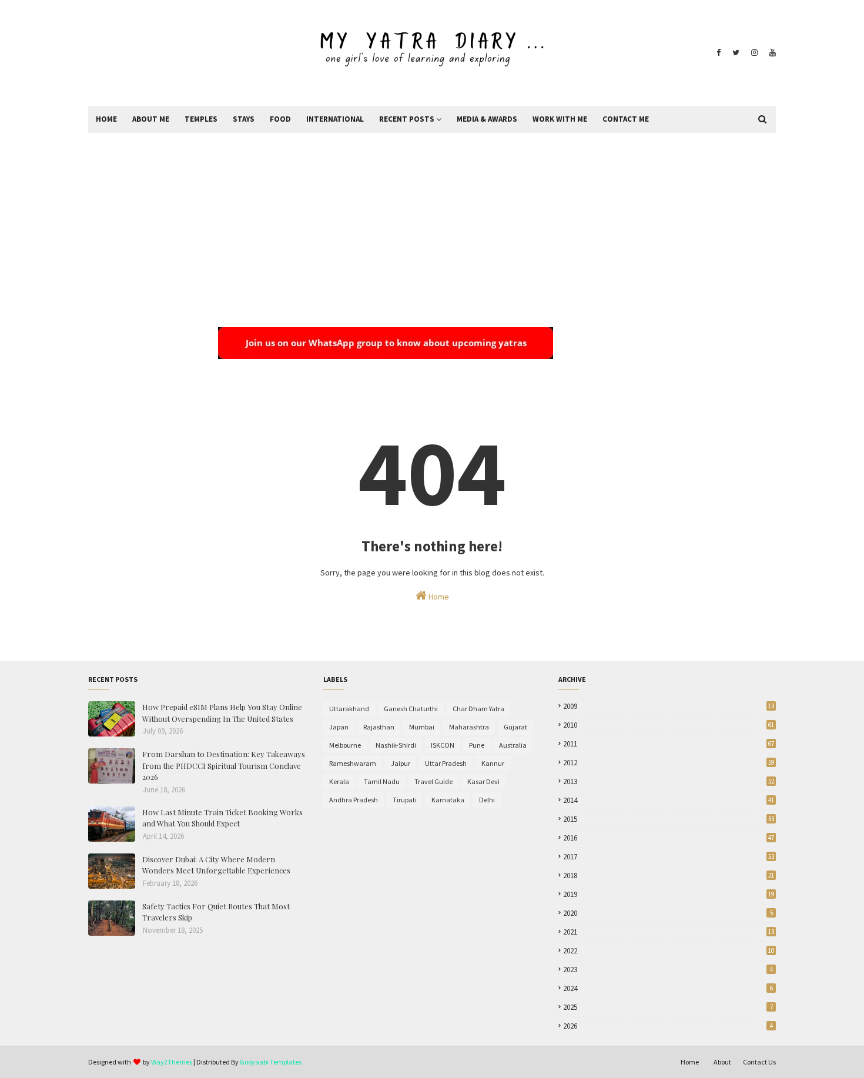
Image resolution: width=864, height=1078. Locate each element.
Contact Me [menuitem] (625, 119)
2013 (668, 781)
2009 (668, 706)
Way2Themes (171, 1061)
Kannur (492, 763)
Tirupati (405, 799)
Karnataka (447, 799)
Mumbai (421, 726)
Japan (339, 726)
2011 (668, 744)
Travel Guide (433, 781)
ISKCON (442, 745)
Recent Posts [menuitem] (406, 119)
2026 (668, 1026)
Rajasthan (378, 726)
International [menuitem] (335, 119)
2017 (668, 857)
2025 (668, 1007)
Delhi (487, 799)
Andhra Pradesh (353, 799)
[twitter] (735, 53)
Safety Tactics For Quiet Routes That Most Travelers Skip (216, 912)
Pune (476, 745)
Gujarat (515, 726)
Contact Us (759, 1061)
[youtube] (771, 53)
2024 (668, 988)
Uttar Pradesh (446, 763)
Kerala (339, 781)
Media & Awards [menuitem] (487, 119)
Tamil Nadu (382, 781)
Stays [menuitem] (243, 119)
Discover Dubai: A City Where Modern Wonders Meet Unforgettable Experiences (216, 865)
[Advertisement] (432, 221)
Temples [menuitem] (201, 119)
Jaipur (400, 763)
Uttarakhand (349, 708)
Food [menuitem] (280, 119)
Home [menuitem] (106, 119)
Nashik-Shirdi (396, 745)
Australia (513, 745)
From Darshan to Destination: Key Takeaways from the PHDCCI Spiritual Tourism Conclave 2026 (223, 765)
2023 (668, 970)
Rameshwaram (352, 763)
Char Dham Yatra (478, 708)
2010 (668, 725)
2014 (668, 800)
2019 (668, 894)
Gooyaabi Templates (271, 1061)
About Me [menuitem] (150, 119)
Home (438, 596)
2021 (668, 932)
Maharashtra (469, 726)
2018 (668, 876)
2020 (668, 913)
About (722, 1061)
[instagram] (754, 53)
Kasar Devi (483, 781)
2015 (668, 819)
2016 (668, 838)
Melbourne (345, 745)
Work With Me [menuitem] (560, 119)
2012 (668, 763)
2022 (668, 951)
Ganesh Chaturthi (411, 708)
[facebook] (719, 53)
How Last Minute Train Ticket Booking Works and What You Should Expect (222, 818)
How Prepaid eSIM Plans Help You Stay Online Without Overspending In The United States (222, 713)
